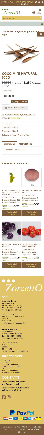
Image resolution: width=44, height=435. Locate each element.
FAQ (3, 368)
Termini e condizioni (10, 364)
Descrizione (9, 144)
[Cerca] (40, 18)
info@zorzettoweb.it (11, 384)
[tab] (9, 144)
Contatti (5, 362)
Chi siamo (6, 360)
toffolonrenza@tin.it (11, 390)
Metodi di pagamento (10, 370)
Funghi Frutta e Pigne (21, 135)
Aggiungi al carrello (19, 101)
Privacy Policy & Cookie (11, 366)
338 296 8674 (17, 310)
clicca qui (15, 117)
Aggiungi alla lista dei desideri (15, 108)
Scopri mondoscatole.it (11, 372)
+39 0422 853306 (13, 307)
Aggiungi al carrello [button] (12, 213)
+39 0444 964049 (13, 336)
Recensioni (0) (25, 144)
